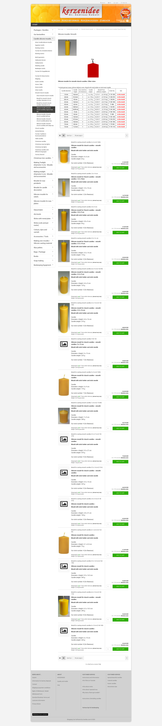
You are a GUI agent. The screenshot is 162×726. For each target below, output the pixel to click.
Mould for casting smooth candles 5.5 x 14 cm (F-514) (86, 467)
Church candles (39, 128)
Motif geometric (39, 57)
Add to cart (120, 167)
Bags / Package (39, 252)
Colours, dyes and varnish (40, 231)
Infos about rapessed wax (90, 689)
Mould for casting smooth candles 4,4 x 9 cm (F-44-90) (87, 269)
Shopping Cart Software (74, 719)
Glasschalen (38, 210)
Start (35, 25)
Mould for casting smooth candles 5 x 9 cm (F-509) (86, 372)
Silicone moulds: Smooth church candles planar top (44, 120)
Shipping (37, 79)
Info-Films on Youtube (88, 680)
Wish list (124, 2)
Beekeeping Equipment (42, 265)
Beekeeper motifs (40, 68)
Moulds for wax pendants (39, 182)
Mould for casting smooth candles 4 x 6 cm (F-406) (86, 142)
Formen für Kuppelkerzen (42, 71)
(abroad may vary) (97, 167)
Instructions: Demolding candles (91, 698)
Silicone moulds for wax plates (42, 202)
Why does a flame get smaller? (91, 692)
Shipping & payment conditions (41, 687)
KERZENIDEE (61, 677)
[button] (109, 2)
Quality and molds (62, 681)
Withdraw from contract (40, 714)
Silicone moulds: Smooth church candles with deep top (45, 124)
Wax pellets (38, 248)
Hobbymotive (39, 63)
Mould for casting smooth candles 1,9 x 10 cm (84, 173)
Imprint (34, 677)
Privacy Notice (36, 704)
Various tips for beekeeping (90, 707)
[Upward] (157, 723)
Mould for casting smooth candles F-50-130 (83, 339)
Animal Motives (39, 131)
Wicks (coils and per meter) (41, 224)
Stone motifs (39, 87)
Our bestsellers (39, 34)
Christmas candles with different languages (42, 150)
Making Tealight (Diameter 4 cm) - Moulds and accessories (43, 164)
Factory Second (39, 154)
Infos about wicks (87, 686)
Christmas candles (40, 141)
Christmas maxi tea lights (42, 144)
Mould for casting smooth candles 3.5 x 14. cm (84, 238)
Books (36, 256)
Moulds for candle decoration (40, 189)
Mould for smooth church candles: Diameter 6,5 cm (44, 99)
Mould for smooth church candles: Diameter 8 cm (44, 104)
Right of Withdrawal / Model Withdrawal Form (40, 692)
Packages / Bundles (41, 30)
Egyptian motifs (39, 45)
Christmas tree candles (42, 158)
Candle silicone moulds (42, 39)
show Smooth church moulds (45, 95)
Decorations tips (112, 686)
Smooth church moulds (42, 93)
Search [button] (103, 2)
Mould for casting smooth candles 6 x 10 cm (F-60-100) (87, 625)
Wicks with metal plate (42, 219)
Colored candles (112, 680)
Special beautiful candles (115, 677)
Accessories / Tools (41, 236)
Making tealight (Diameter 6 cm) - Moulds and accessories (43, 174)
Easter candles (39, 81)
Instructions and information (90, 677)
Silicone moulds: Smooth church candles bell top (44, 115)
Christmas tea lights (41, 147)
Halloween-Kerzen (40, 60)
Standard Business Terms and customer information (41, 699)
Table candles (39, 138)
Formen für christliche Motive (43, 50)
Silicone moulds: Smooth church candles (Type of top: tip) (45, 109)
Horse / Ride (38, 84)
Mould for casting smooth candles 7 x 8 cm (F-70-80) (86, 402)
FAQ (58, 685)
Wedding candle (39, 65)
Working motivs (39, 48)
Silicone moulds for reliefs (41, 195)
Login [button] (116, 2)
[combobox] (69, 135)
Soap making (39, 261)
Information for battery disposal (41, 681)
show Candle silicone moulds (43, 42)
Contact (34, 684)
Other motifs (38, 90)
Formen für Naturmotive (42, 76)
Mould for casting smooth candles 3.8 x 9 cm (84, 207)
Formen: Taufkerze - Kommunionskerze (41, 135)
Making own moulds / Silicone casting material (43, 242)
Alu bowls (37, 214)
